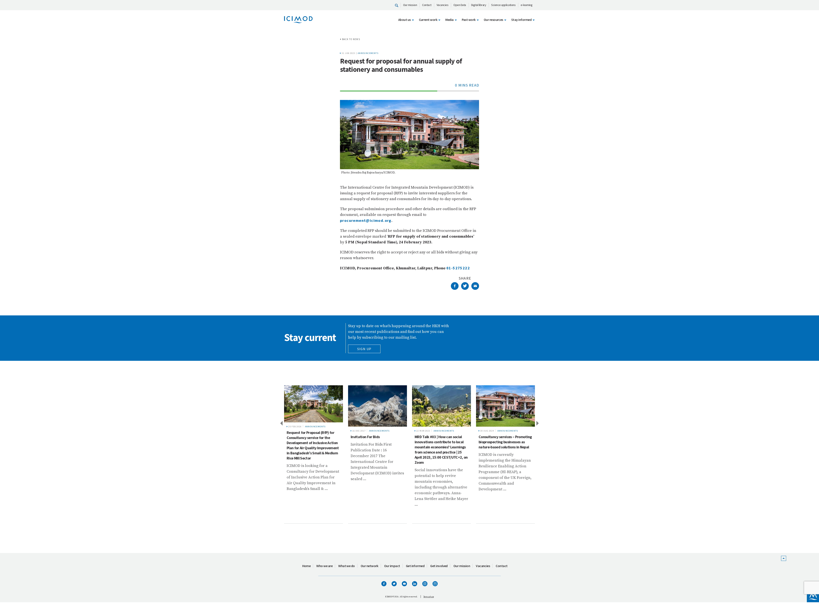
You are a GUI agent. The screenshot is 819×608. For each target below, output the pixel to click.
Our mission (410, 5)
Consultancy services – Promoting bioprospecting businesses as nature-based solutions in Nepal (505, 441)
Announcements (368, 53)
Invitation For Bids (365, 436)
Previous (281, 423)
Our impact (392, 566)
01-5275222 (458, 268)
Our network (369, 566)
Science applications (503, 5)
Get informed (415, 566)
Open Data (459, 5)
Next (538, 423)
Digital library (478, 5)
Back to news (351, 39)
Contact (426, 5)
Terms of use (428, 596)
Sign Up (364, 349)
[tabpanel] (314, 454)
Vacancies (443, 5)
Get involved (439, 566)
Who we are (324, 566)
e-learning (526, 5)
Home (306, 566)
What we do (346, 566)
